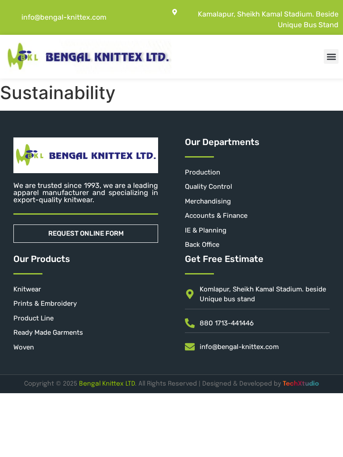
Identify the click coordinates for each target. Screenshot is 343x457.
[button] (331, 56)
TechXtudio (301, 384)
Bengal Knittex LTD (107, 384)
